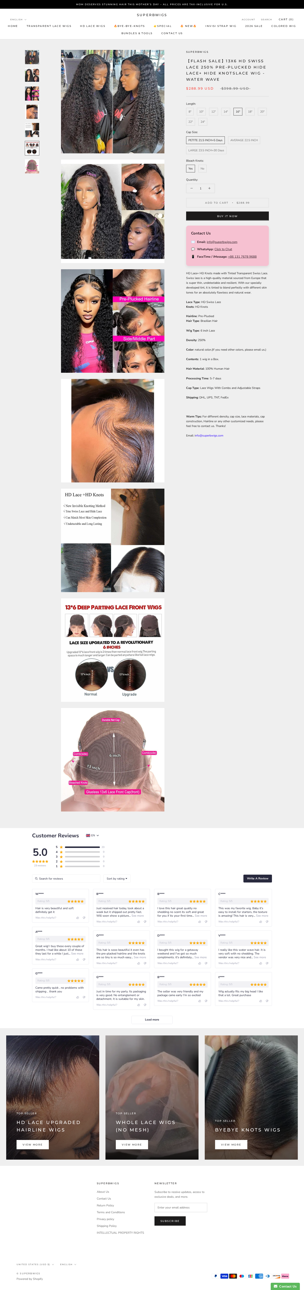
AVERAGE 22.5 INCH (244, 140)
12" (213, 112)
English (16, 19)
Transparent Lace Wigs (49, 26)
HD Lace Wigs (92, 26)
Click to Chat (223, 249)
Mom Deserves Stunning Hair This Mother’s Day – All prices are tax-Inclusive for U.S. (152, 4)
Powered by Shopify (30, 1279)
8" (190, 112)
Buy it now (227, 216)
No (202, 168)
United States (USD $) (33, 1264)
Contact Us (104, 1199)
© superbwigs (28, 1273)
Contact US (172, 33)
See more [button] (137, 916)
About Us (103, 1192)
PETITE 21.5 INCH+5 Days (205, 140)
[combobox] (116, 878)
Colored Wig (283, 26)
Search (266, 19)
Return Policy (105, 1205)
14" (226, 112)
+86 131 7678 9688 (242, 256)
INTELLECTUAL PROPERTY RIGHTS (120, 1233)
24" (203, 122)
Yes (190, 168)
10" (201, 112)
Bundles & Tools (137, 33)
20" (262, 112)
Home (13, 26)
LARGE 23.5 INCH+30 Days (206, 150)
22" (190, 122)
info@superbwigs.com (222, 242)
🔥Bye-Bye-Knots (129, 26)
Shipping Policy (107, 1226)
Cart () (286, 19)
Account (248, 19)
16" (238, 112)
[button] (77, 847)
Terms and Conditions (111, 1212)
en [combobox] (93, 835)
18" (250, 112)
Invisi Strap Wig (220, 26)
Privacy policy (105, 1219)
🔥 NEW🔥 (188, 26)
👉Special (163, 26)
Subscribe (170, 1221)
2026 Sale (254, 26)
